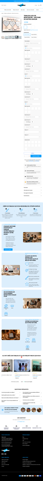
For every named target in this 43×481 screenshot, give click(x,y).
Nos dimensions (26, 195)
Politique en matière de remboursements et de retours (31, 464)
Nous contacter (25, 443)
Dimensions (26, 32)
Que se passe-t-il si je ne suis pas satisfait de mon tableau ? (10, 401)
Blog (23, 437)
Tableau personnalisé (7, 9)
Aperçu (32, 153)
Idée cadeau (23, 9)
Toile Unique (5, 475)
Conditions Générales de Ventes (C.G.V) (29, 461)
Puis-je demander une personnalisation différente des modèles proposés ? (31, 393)
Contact (37, 9)
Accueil (2, 13)
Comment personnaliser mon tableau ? (8, 392)
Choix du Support (28, 24)
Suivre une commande (30, 9)
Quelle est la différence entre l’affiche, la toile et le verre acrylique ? (31, 397)
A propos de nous (25, 438)
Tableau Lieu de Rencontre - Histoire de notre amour (11, 13)
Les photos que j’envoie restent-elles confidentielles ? (29, 403)
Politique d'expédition (26, 466)
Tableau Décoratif (16, 9)
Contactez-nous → (22, 421)
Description (26, 187)
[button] (33, 48)
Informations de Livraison (28, 190)
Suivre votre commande (26, 442)
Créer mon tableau (8, 249)
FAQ (23, 440)
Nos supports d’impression (28, 192)
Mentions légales (25, 459)
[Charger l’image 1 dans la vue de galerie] (12, 25)
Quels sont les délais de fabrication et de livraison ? (10, 397)
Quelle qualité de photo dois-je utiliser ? (8, 395)
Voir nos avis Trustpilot (28, 381)
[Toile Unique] (21, 5)
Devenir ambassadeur (26, 445)
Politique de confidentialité (27, 462)
